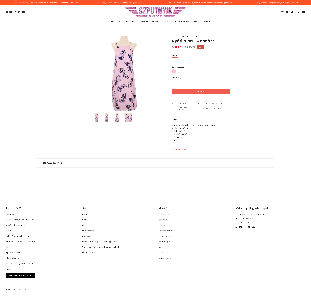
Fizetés (9, 230)
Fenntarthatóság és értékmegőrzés (99, 241)
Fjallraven (163, 219)
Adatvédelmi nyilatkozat (17, 236)
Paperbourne (165, 236)
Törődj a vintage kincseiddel (19, 263)
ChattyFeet (164, 214)
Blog (84, 225)
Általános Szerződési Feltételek (20, 241)
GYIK (8, 247)
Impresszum (88, 230)
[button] (126, 21)
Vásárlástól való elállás (20, 275)
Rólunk (85, 214)
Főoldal (175, 36)
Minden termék (165, 258)
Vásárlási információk (16, 225)
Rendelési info (52, 163)
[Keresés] (298, 11)
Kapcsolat (87, 236)
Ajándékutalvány (14, 252)
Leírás (174, 119)
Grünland (163, 225)
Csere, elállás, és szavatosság (20, 219)
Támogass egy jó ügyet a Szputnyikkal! (100, 247)
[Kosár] (303, 11)
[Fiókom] (292, 11)
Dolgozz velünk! (89, 252)
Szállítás (10, 214)
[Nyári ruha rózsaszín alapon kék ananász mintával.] (96, 117)
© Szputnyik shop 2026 (16, 289)
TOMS (161, 252)
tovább (175, 140)
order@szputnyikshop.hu (253, 214)
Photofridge (164, 241)
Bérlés (9, 269)
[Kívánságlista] (287, 11)
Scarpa (162, 247)
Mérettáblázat (13, 258)
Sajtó (84, 219)
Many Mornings (166, 230)
